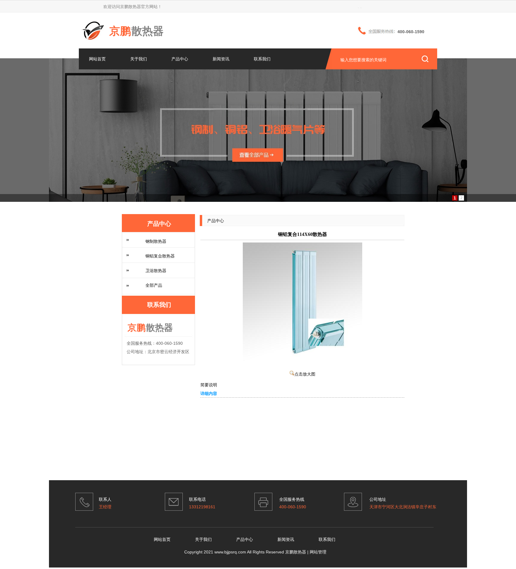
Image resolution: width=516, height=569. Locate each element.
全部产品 (153, 285)
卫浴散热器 (155, 270)
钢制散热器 (155, 241)
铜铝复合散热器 (160, 256)
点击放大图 (304, 374)
